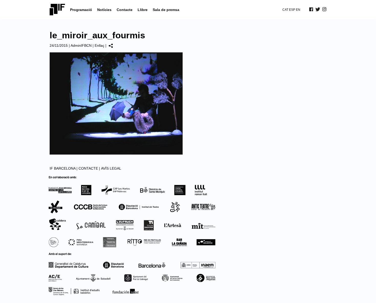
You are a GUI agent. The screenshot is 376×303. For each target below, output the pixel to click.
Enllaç (99, 45)
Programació (81, 10)
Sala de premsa (166, 10)
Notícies (104, 10)
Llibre (143, 10)
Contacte (124, 10)
